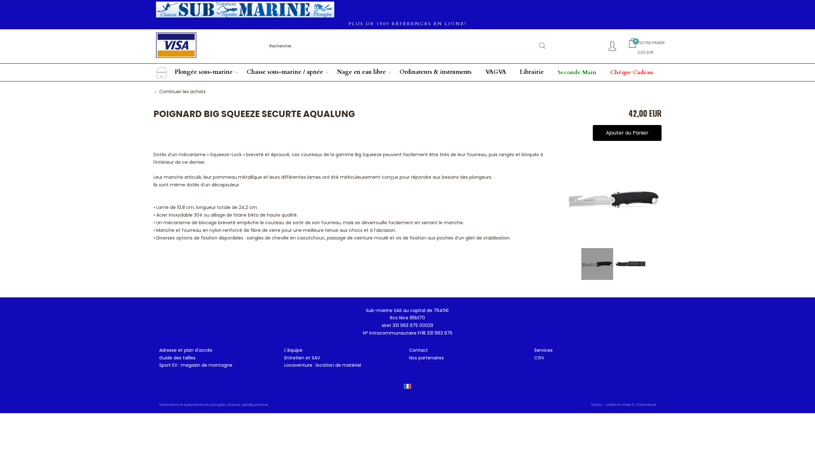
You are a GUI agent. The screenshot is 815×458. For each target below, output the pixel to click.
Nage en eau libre (361, 72)
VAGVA (495, 72)
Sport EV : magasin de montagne (195, 365)
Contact (418, 350)
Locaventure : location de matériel (322, 365)
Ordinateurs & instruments (435, 72)
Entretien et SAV (302, 358)
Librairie (532, 72)
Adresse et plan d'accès (185, 350)
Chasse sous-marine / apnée (285, 72)
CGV (539, 358)
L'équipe (293, 350)
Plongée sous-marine (204, 72)
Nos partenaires (426, 358)
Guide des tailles (177, 358)
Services (543, 350)
